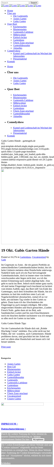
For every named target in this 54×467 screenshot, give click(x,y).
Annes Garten (13, 364)
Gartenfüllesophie (15, 377)
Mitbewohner (13, 390)
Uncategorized (39, 257)
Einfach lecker (14, 372)
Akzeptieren (38, 439)
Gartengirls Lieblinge (17, 382)
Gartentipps (25, 257)
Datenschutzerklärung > (13, 429)
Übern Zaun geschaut (17, 393)
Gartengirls (12, 380)
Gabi (3, 259)
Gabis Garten (13, 374)
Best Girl (11, 366)
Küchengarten (14, 388)
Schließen (5, 463)
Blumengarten (14, 369)
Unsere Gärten (14, 398)
